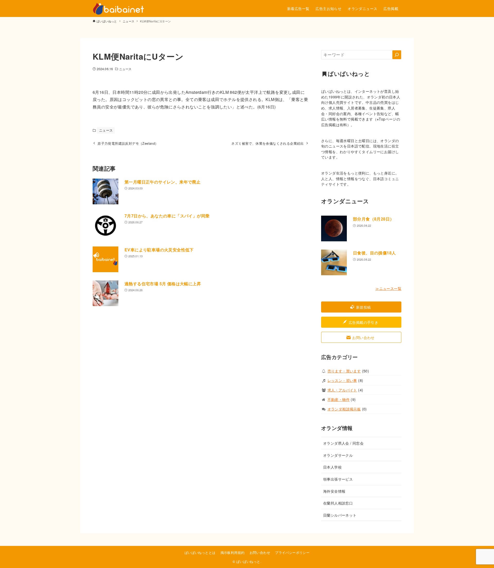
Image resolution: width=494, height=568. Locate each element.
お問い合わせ (260, 552)
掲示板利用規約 (232, 552)
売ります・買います (344, 370)
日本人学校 (332, 467)
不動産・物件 (339, 399)
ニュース (125, 69)
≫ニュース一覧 (388, 288)
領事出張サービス (338, 479)
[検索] (396, 54)
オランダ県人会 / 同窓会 (343, 443)
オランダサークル (338, 455)
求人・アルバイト (342, 389)
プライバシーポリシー (292, 552)
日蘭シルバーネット (340, 515)
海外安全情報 (334, 491)
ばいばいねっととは (200, 552)
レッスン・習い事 (342, 380)
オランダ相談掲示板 (344, 408)
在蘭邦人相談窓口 (338, 503)
